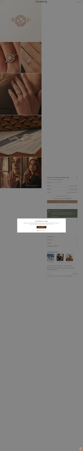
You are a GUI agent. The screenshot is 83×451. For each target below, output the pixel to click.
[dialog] (41, 225)
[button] (41, 230)
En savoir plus (51, 224)
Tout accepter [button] (41, 227)
